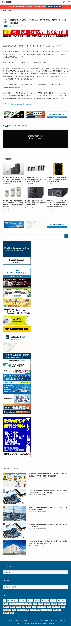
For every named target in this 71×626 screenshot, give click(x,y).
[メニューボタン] (69, 2)
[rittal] (17, 287)
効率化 (18, 607)
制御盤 (12, 607)
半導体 (29, 607)
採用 (14, 26)
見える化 (44, 610)
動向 (23, 607)
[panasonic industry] (17, 264)
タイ (10, 604)
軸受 (21, 26)
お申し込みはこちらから (54, 6)
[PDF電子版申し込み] (35, 37)
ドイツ (30, 604)
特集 (6, 26)
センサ (5, 604)
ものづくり (14, 600)
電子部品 (6, 613)
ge (10, 26)
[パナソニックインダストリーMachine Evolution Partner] (17, 361)
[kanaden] (17, 383)
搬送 (53, 607)
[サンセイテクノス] (57, 117)
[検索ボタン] (64, 2)
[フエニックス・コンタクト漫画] (17, 297)
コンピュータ (45, 600)
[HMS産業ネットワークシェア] (35, 227)
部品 (59, 610)
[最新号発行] (17, 456)
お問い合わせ (62, 620)
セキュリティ (61, 600)
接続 (49, 607)
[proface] (14, 227)
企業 (64, 604)
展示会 (39, 607)
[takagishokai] (35, 117)
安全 (34, 607)
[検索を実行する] (66, 236)
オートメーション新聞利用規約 (13, 620)
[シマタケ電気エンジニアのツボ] (17, 307)
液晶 (5, 610)
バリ (35, 604)
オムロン (30, 600)
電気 (25, 26)
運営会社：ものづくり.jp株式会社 (33, 620)
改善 (58, 607)
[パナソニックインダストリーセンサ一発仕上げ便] (17, 403)
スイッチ (53, 600)
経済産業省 (25, 610)
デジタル (23, 604)
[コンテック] (17, 373)
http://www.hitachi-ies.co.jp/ (21, 104)
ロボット (46, 604)
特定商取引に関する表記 (50, 620)
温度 (17, 26)
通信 (55, 610)
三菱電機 (53, 604)
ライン (40, 604)
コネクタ (37, 600)
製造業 (38, 610)
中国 (59, 604)
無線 (14, 610)
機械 (63, 607)
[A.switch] (17, 324)
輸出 (50, 610)
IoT (8, 600)
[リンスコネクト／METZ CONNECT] (14, 117)
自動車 (32, 610)
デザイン (16, 604)
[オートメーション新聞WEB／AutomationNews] (6, 2)
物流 (18, 610)
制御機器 (6, 607)
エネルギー (22, 600)
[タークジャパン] (17, 331)
